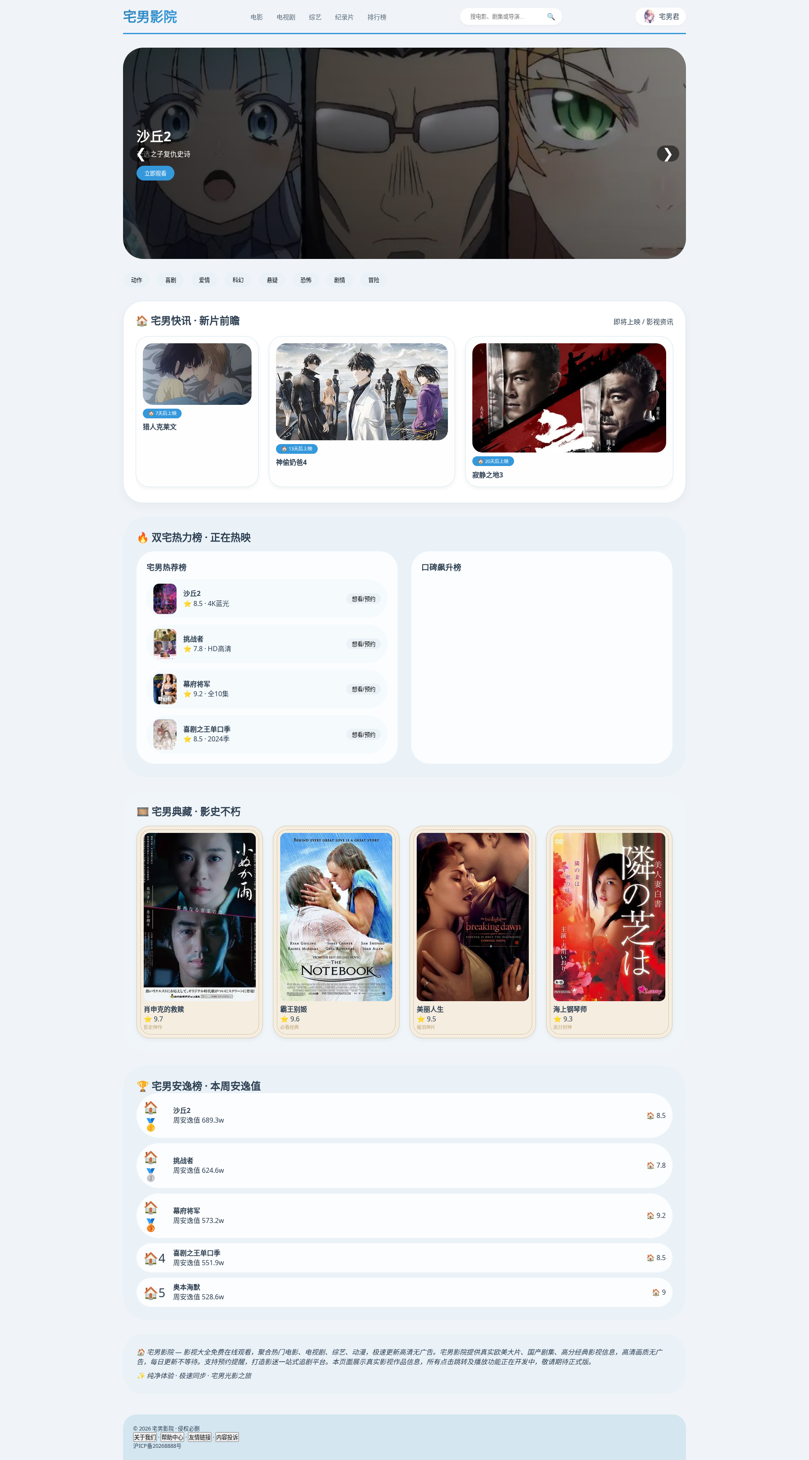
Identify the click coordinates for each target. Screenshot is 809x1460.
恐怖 (305, 280)
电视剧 (285, 17)
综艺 (315, 17)
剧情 (339, 280)
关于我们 (145, 1437)
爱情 (204, 280)
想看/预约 (363, 599)
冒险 (373, 280)
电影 (256, 17)
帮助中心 (172, 1437)
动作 (136, 280)
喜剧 (170, 280)
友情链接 (200, 1437)
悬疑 (272, 280)
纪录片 (344, 17)
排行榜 (376, 17)
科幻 (238, 280)
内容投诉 (227, 1437)
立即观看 (155, 173)
